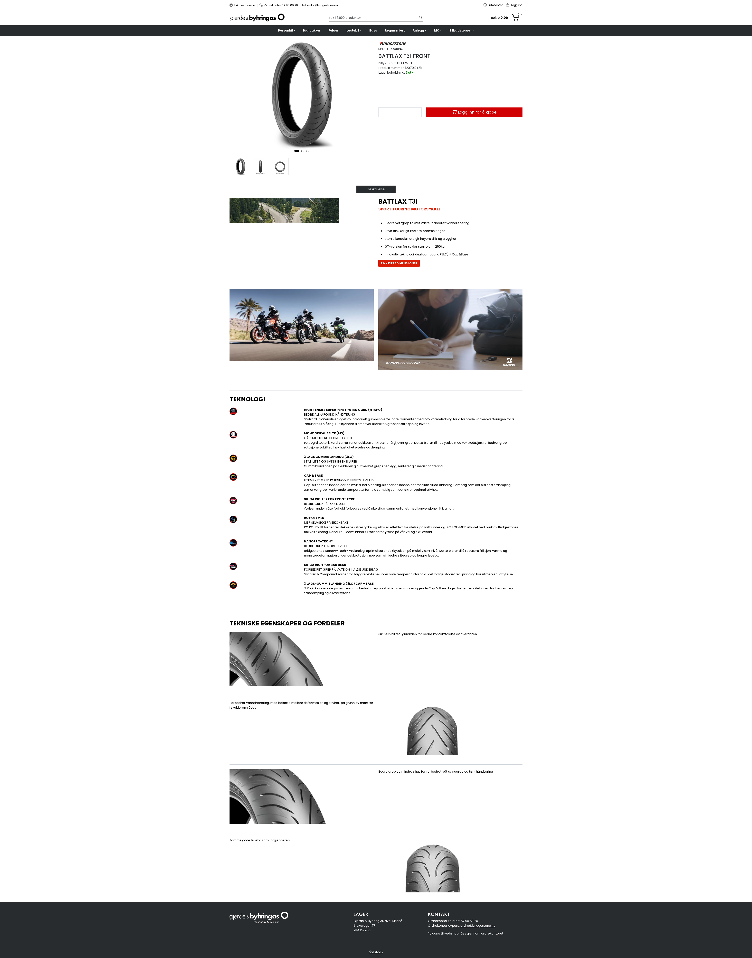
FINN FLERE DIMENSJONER (399, 263)
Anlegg (418, 30)
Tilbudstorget (460, 30)
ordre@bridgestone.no (322, 5)
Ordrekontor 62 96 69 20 (281, 5)
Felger (333, 30)
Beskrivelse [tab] (376, 189)
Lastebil (352, 30)
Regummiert (395, 30)
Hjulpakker (312, 30)
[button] (296, 151)
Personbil (285, 30)
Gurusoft (376, 951)
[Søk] (420, 18)
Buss (373, 30)
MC (436, 30)
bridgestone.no (245, 5)
